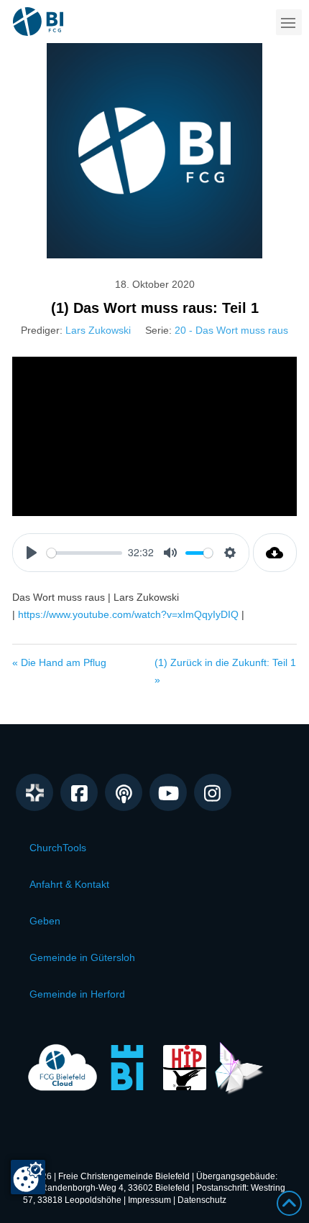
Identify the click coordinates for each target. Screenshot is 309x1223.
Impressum (149, 1200)
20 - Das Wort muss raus (231, 330)
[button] (289, 22)
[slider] (84, 553)
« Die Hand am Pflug (59, 662)
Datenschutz (201, 1200)
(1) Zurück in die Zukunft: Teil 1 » (225, 671)
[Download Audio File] (275, 552)
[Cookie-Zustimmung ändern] (28, 1177)
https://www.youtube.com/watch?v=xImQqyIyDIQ (128, 614)
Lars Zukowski (98, 330)
